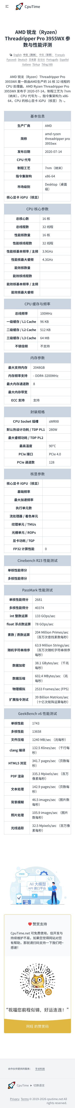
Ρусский (11, 59)
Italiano (26, 64)
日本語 (32, 59)
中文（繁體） (46, 54)
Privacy (14, 1099)
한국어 (41, 59)
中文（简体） (30, 54)
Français (60, 54)
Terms (25, 1099)
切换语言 (39, 1085)
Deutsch (22, 59)
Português (52, 59)
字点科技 (40, 1068)
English (18, 54)
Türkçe (36, 64)
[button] (7, 6)
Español (64, 59)
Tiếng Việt (47, 64)
